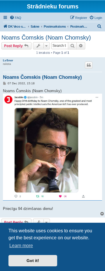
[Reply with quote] (88, 65)
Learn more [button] (21, 245)
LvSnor (8, 60)
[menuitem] (15, 17)
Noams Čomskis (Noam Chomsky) (46, 37)
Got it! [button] (33, 260)
